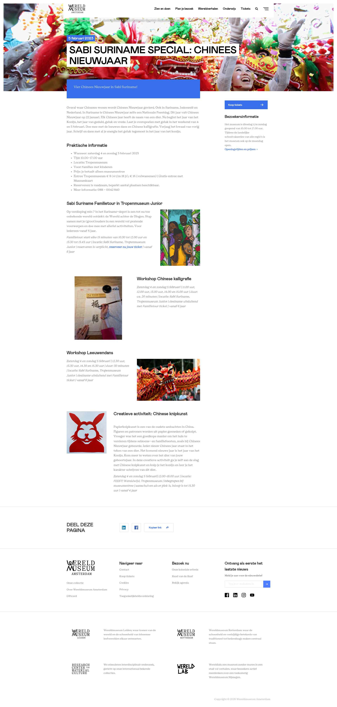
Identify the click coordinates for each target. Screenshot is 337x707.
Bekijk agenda (180, 583)
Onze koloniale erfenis (185, 570)
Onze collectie (75, 583)
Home (71, 20)
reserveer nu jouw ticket (125, 247)
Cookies (124, 583)
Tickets (245, 9)
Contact (124, 570)
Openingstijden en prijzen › (241, 149)
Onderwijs (229, 9)
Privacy (124, 589)
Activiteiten (111, 20)
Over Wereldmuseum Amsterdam (87, 589)
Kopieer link (155, 527)
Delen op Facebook (136, 527)
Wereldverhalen (208, 9)
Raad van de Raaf (182, 576)
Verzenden (266, 584)
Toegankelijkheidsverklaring (136, 596)
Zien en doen (162, 9)
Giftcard (72, 596)
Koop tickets (235, 104)
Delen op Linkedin (123, 527)
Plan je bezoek (184, 9)
